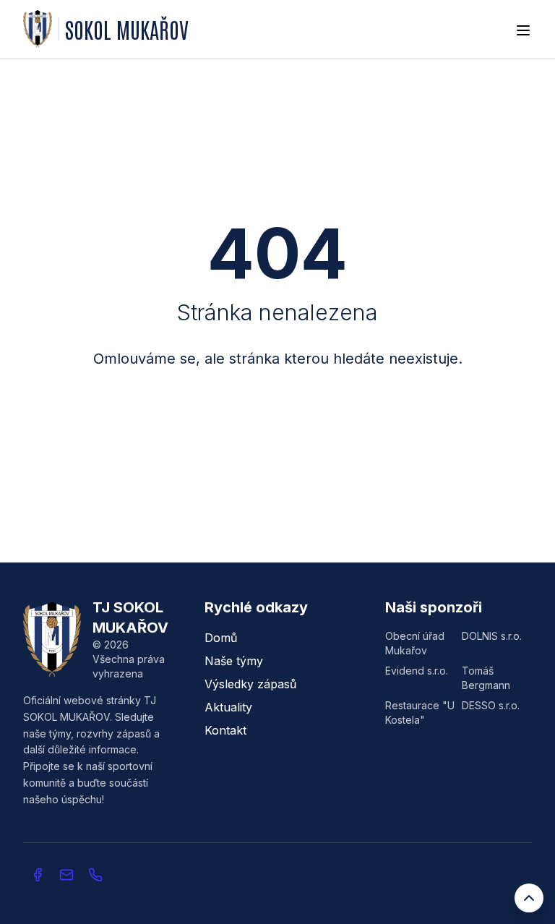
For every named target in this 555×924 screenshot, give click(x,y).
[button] (66, 874)
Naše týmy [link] (234, 661)
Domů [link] (221, 637)
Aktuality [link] (228, 707)
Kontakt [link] (225, 730)
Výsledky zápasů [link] (250, 684)
